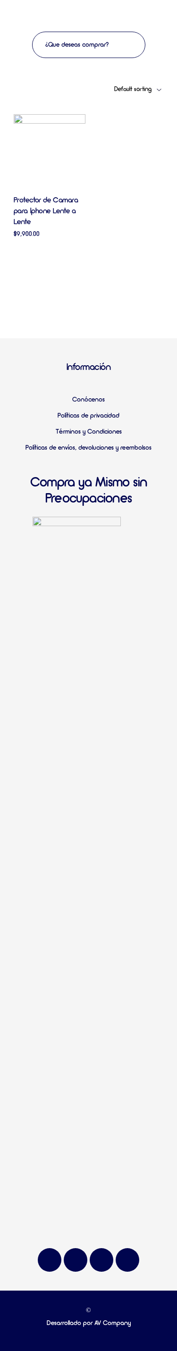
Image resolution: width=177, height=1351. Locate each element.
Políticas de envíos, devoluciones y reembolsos (88, 448)
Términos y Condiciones (89, 432)
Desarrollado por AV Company (89, 1323)
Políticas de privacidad (88, 416)
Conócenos (88, 399)
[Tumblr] (127, 1260)
